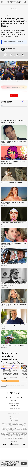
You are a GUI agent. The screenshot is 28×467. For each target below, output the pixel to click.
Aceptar (24, 463)
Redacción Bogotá (10, 48)
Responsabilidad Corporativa (14, 413)
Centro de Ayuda (14, 418)
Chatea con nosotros (15, 408)
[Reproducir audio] (3, 96)
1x (25, 98)
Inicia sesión (5, 377)
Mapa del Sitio (14, 400)
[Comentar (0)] (17, 54)
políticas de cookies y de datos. (9, 465)
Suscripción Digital (14, 405)
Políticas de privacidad (14, 416)
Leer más (14, 95)
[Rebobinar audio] (20, 98)
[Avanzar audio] (22, 98)
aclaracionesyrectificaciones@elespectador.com (17, 432)
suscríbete (12, 377)
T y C (15, 385)
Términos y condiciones (14, 415)
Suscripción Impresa (14, 403)
